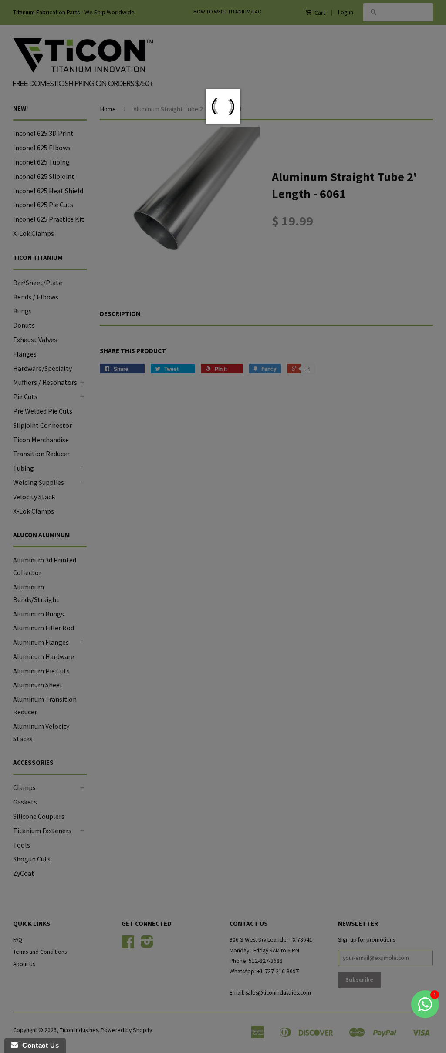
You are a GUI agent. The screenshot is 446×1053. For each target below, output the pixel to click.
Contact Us (38, 1045)
